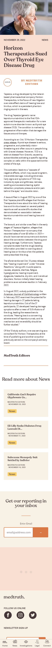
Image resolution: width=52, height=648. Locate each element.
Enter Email (26, 523)
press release (10, 142)
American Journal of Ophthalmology (21, 294)
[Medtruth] (14, 599)
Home (4, 645)
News (12, 411)
